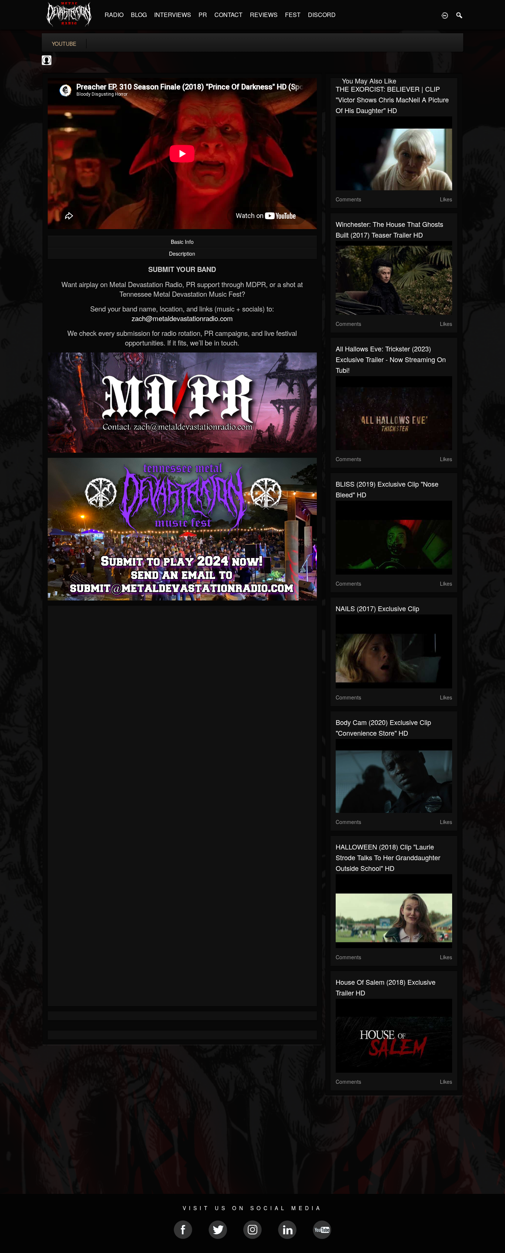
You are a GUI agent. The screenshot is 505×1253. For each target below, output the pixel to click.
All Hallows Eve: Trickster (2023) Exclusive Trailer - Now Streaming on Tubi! (391, 359)
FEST (293, 14)
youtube (64, 43)
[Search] (459, 15)
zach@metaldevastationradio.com (182, 318)
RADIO (114, 14)
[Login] (444, 15)
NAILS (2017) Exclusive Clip (377, 608)
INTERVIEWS (172, 14)
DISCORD (322, 14)
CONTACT (228, 14)
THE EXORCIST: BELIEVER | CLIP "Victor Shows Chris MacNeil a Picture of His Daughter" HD (392, 99)
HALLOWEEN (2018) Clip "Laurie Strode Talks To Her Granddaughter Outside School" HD (388, 857)
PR (203, 14)
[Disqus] (182, 709)
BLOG (139, 14)
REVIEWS (264, 14)
